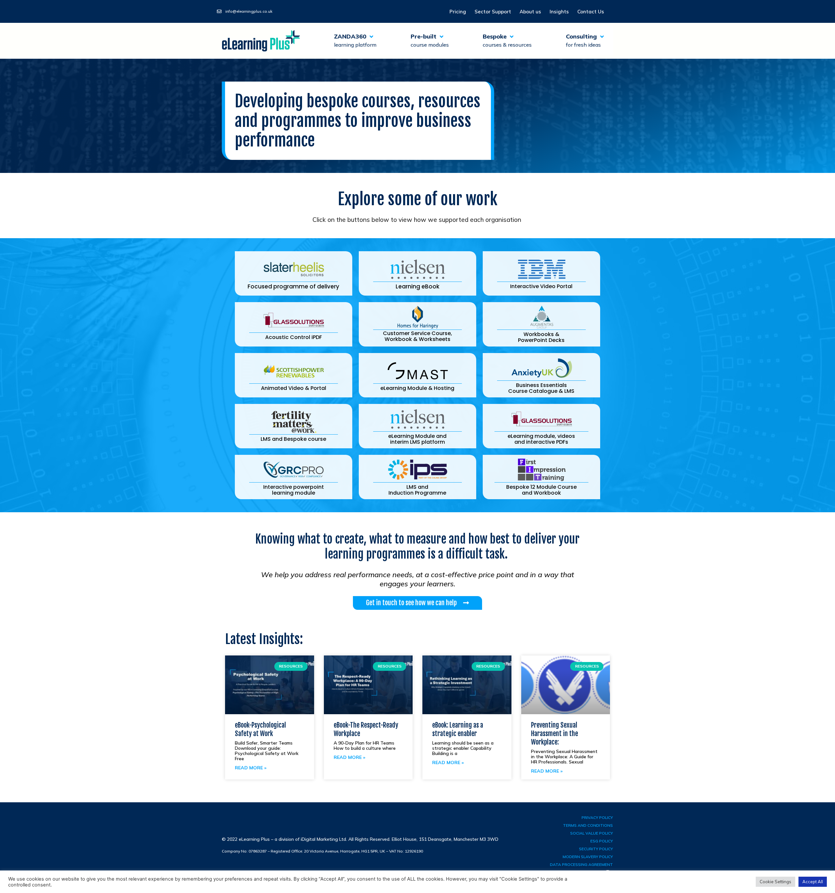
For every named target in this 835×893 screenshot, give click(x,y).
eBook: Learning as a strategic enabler (457, 729)
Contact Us (590, 11)
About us (530, 11)
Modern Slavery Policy (588, 856)
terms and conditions (588, 825)
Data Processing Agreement (581, 864)
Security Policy (596, 848)
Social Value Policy (591, 833)
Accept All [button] (812, 881)
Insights (559, 11)
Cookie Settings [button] (775, 881)
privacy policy (597, 817)
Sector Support (493, 11)
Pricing (457, 11)
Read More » (250, 768)
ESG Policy (601, 841)
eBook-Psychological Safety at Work (260, 729)
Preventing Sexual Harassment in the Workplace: (554, 733)
